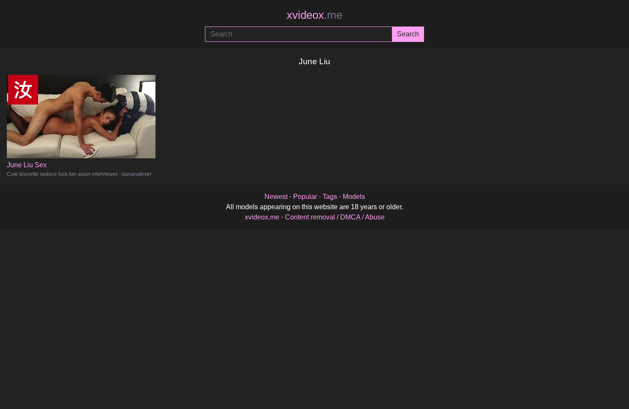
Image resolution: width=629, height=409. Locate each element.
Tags (330, 196)
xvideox (314, 15)
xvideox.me (262, 217)
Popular (305, 196)
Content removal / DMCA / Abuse (335, 217)
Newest (276, 196)
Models (354, 196)
